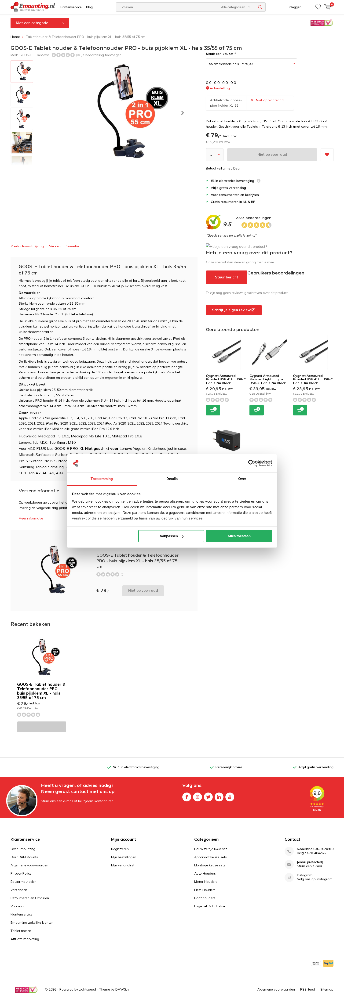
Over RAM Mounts (24, 857)
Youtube (229, 797)
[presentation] (182, 113)
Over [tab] (242, 479)
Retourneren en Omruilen (30, 898)
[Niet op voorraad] (41, 726)
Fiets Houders (205, 890)
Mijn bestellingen (123, 857)
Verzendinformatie (64, 246)
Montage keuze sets (209, 865)
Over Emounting (23, 849)
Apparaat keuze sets (210, 857)
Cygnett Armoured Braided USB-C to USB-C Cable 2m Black (226, 379)
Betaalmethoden (24, 881)
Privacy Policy (21, 873)
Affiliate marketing (25, 939)
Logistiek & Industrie (209, 906)
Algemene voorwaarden (29, 865)
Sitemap (326, 989)
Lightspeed (87, 989)
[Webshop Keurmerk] (26, 989)
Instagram (197, 797)
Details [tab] (172, 479)
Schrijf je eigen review (232, 310)
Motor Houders (205, 881)
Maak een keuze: (220, 54)
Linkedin (219, 797)
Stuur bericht (226, 277)
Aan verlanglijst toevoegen (327, 154)
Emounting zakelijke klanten (32, 922)
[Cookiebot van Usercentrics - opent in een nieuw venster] (251, 463)
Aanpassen (169, 536)
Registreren (120, 849)
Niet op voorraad (272, 154)
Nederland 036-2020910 (315, 849)
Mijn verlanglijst (122, 865)
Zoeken (260, 7)
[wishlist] (318, 7)
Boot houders (204, 898)
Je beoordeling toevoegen (101, 55)
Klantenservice (71, 7)
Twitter (208, 797)
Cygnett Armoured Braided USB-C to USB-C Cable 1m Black (313, 379)
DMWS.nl (122, 989)
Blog (89, 7)
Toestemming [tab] (102, 479)
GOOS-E (25, 55)
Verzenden (19, 890)
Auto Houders (205, 873)
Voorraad (18, 906)
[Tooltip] (258, 181)
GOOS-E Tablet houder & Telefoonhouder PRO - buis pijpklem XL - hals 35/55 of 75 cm (41, 691)
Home (15, 37)
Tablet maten (21, 931)
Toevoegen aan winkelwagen (213, 410)
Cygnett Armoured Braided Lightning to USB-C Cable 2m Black (267, 379)
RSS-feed (307, 989)
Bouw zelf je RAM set (210, 849)
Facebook (186, 797)
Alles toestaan (239, 536)
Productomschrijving (27, 246)
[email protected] (310, 862)
